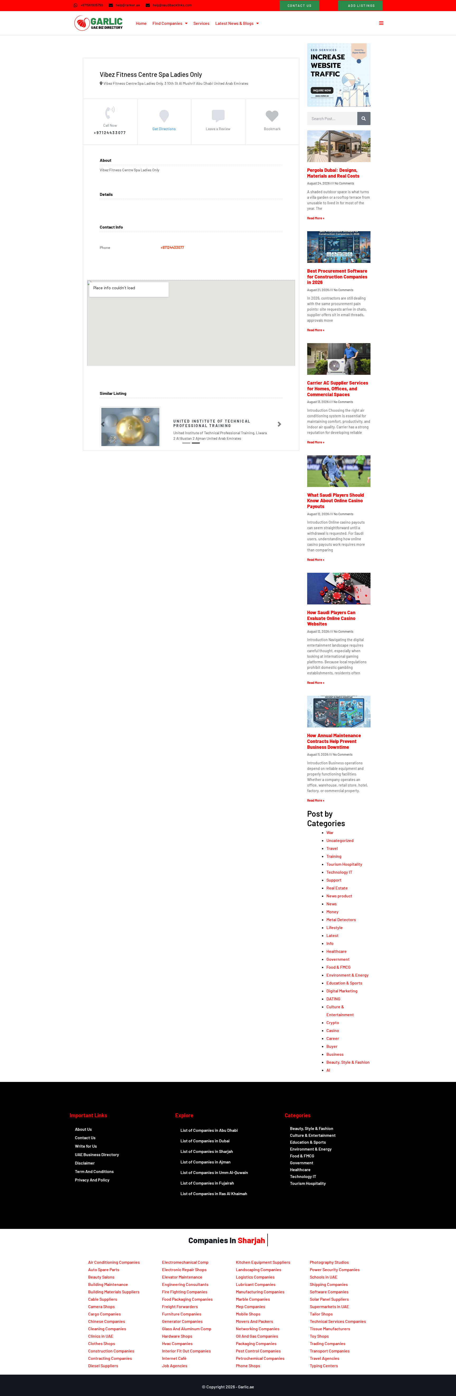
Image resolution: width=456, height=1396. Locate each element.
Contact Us (85, 1137)
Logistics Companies (255, 1276)
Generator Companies (182, 1321)
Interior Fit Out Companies (186, 1350)
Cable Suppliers (102, 1299)
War (330, 832)
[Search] (363, 118)
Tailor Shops (321, 1313)
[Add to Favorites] (272, 119)
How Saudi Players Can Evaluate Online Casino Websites (331, 618)
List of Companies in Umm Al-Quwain (214, 1172)
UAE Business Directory (97, 1154)
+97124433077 (172, 247)
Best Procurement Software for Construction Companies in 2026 (337, 276)
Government (338, 959)
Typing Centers (324, 1365)
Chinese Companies (106, 1321)
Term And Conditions (94, 1171)
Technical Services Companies (338, 1321)
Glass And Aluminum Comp (186, 1328)
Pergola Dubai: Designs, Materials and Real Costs (333, 173)
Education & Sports (344, 982)
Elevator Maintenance (182, 1276)
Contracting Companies (110, 1358)
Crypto (332, 1022)
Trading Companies (327, 1343)
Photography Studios (329, 1262)
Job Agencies (174, 1365)
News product (339, 895)
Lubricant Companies (256, 1284)
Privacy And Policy (92, 1179)
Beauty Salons (101, 1276)
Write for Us (86, 1145)
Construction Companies (111, 1350)
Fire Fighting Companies (184, 1291)
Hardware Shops (177, 1335)
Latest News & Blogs (234, 23)
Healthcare (336, 951)
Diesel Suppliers (103, 1365)
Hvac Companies (177, 1343)
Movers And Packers (254, 1321)
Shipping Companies (329, 1284)
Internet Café (174, 1358)
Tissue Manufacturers (330, 1328)
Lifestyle (334, 927)
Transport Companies (330, 1350)
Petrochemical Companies (260, 1358)
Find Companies (167, 23)
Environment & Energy (347, 974)
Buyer (332, 1046)
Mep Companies (250, 1306)
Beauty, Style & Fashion (348, 1061)
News (331, 903)
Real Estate (337, 887)
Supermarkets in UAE (329, 1306)
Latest (332, 935)
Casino (332, 1030)
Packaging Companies (256, 1343)
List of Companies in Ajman (205, 1161)
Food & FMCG (338, 966)
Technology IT (339, 871)
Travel (332, 848)
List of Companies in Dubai (205, 1140)
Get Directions (164, 128)
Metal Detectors (341, 919)
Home (141, 23)
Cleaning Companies (107, 1328)
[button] (102, 424)
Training (333, 856)
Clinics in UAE (100, 1335)
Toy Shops (319, 1335)
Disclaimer (85, 1162)
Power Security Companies (335, 1269)
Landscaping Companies (258, 1269)
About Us (83, 1129)
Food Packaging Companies (187, 1299)
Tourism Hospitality (344, 864)
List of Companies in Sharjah (206, 1151)
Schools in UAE (324, 1276)
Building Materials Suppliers (114, 1291)
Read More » (315, 218)
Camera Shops (101, 1306)
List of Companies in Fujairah (207, 1182)
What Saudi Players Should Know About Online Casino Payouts (335, 500)
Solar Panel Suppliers (329, 1299)
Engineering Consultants (185, 1284)
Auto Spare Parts (103, 1269)
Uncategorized (340, 840)
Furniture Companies (181, 1313)
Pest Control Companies (258, 1350)
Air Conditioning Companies (114, 1262)
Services (201, 23)
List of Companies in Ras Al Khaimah (213, 1193)
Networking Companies (257, 1328)
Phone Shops (248, 1365)
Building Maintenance (108, 1284)
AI (328, 1069)
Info (330, 943)
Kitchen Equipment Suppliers (263, 1262)
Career (332, 1038)
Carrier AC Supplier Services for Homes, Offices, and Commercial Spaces (337, 388)
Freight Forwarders (180, 1306)
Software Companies (329, 1291)
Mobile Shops (248, 1313)
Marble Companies (253, 1299)
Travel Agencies (324, 1358)
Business (335, 1054)
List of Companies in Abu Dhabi (209, 1130)
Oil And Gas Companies (257, 1335)
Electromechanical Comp (185, 1262)
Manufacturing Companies (260, 1291)
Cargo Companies (104, 1313)
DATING (333, 998)
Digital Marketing (342, 990)
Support (333, 879)
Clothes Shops (101, 1343)
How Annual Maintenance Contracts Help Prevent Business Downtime (334, 741)
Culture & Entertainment (313, 1135)
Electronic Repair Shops (184, 1269)
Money (332, 911)
